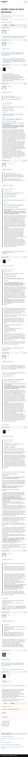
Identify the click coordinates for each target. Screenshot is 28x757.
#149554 (24, 257)
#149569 (24, 612)
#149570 (24, 650)
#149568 (24, 550)
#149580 (24, 671)
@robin (3, 185)
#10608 (25, 27)
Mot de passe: (5, 717)
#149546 (24, 160)
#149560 (24, 352)
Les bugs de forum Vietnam (6, 742)
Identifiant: (4, 712)
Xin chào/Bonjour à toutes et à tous (7, 736)
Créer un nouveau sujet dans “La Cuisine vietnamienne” (11, 744)
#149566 (24, 427)
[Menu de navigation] (25, 2)
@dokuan (4, 681)
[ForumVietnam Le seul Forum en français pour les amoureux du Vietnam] (5, 2)
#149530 (24, 40)
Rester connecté (6, 721)
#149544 (24, 83)
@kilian (3, 48)
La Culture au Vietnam (20, 15)
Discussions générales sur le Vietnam (9, 15)
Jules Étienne (14, 121)
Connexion (5, 724)
